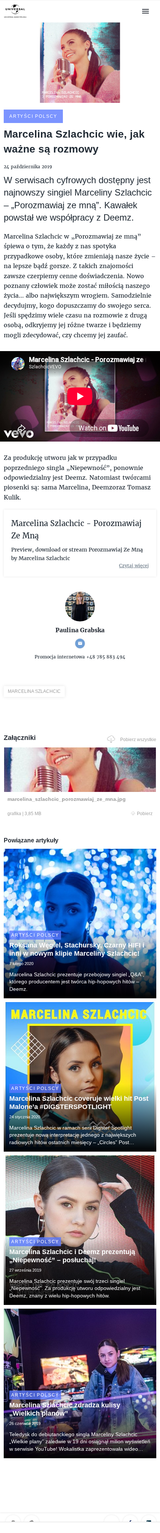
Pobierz (145, 813)
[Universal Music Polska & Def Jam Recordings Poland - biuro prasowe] (15, 18)
